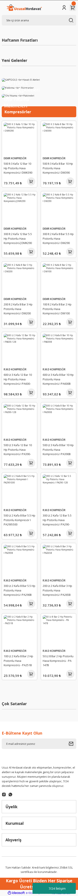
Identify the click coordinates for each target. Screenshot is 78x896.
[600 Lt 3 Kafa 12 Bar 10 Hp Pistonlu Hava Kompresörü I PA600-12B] (19, 350)
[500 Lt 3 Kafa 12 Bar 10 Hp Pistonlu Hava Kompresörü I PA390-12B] (19, 420)
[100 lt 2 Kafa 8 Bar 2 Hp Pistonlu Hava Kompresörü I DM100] (58, 279)
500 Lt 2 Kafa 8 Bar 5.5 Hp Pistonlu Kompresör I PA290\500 (19, 520)
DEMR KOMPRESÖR (15, 158)
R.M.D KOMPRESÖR (15, 369)
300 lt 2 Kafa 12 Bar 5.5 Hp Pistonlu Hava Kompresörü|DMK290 (18, 238)
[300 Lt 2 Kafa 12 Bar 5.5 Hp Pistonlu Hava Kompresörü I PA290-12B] (58, 490)
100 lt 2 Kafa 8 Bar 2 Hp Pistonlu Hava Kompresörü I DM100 (57, 308)
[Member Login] (64, 7)
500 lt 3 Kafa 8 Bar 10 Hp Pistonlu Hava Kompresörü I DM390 (58, 168)
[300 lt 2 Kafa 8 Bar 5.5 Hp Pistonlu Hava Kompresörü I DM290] (58, 209)
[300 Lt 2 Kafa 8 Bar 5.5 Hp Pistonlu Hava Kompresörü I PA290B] (19, 561)
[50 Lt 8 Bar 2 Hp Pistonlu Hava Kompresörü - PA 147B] (58, 631)
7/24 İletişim (57, 888)
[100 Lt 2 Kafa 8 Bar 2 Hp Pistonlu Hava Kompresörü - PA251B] (19, 631)
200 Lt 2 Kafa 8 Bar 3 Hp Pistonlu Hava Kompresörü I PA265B (57, 590)
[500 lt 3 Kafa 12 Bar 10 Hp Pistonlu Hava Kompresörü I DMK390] (19, 138)
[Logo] (24, 8)
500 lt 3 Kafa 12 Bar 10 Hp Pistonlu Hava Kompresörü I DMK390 (18, 168)
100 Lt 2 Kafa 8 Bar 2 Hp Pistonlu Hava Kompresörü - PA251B (18, 660)
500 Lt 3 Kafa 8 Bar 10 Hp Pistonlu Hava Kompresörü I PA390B (58, 449)
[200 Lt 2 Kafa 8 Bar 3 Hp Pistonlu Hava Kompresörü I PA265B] (58, 561)
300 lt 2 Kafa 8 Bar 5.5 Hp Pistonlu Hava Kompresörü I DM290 (58, 238)
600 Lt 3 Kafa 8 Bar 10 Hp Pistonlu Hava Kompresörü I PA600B (58, 379)
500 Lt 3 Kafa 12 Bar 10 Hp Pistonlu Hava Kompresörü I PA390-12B (18, 450)
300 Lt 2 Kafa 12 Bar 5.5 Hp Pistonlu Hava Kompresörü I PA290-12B (57, 520)
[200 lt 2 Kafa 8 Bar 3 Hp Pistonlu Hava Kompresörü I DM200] (19, 279)
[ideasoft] (16, 893)
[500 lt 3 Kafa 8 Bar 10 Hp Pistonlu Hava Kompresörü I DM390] (58, 138)
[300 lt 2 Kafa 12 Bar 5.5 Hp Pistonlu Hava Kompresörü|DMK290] (19, 209)
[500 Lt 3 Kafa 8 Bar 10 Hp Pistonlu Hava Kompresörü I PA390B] (58, 420)
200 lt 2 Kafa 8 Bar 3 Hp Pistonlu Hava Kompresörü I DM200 (18, 308)
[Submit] (72, 743)
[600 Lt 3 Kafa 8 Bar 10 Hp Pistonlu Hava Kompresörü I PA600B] (58, 350)
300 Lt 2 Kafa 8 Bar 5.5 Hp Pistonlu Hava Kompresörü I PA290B (19, 590)
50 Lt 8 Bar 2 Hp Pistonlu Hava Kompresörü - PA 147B (58, 660)
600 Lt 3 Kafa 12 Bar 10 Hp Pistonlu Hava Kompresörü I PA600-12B (18, 380)
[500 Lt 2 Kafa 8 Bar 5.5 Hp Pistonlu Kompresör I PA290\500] (19, 490)
